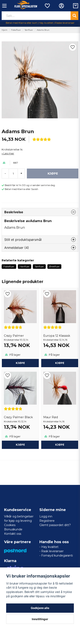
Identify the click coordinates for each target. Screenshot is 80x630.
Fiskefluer (16, 30)
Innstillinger (40, 619)
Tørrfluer (29, 30)
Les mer (8, 153)
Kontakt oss (12, 534)
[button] (72, 47)
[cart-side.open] (75, 6)
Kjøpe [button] (20, 362)
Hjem (4, 30)
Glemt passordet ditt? (55, 525)
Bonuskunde (13, 529)
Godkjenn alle (40, 608)
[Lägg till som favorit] (47, 6)
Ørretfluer (54, 266)
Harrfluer (24, 266)
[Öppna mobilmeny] (4, 6)
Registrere (47, 521)
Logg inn (45, 516)
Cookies (9, 525)
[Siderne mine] (61, 6)
